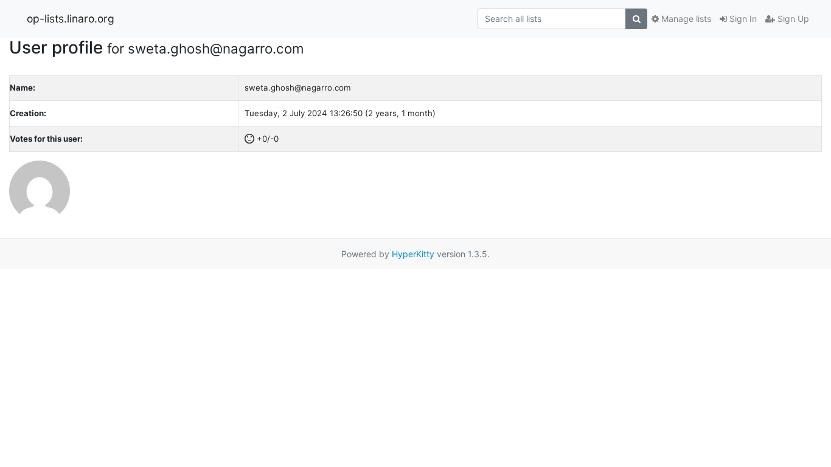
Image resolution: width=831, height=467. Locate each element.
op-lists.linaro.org (70, 18)
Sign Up (792, 18)
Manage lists (685, 18)
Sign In (742, 18)
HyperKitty (413, 254)
